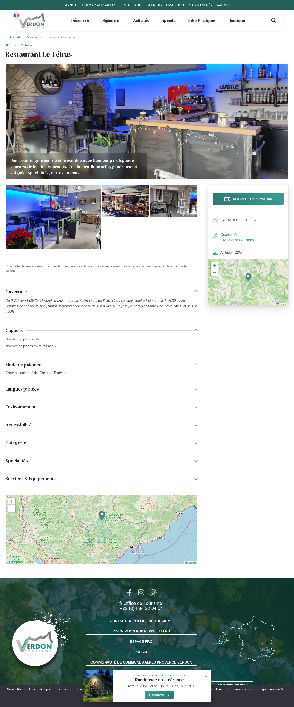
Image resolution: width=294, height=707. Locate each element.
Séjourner (111, 20)
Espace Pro (141, 642)
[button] (53, 217)
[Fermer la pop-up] (206, 675)
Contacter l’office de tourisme (141, 621)
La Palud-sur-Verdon (165, 5)
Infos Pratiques (202, 20)
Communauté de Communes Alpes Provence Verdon (141, 662)
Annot (70, 5)
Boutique (237, 20)
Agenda (168, 20)
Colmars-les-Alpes (99, 5)
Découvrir (80, 20)
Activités (141, 20)
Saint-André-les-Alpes (209, 5)
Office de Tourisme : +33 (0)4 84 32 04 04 (142, 606)
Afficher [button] (251, 220)
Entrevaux (131, 5)
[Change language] (16, 15)
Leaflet (192, 562)
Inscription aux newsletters (141, 631)
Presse (141, 652)
